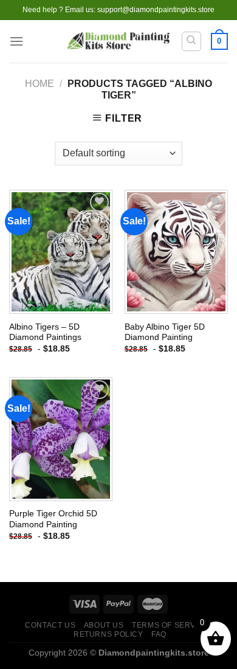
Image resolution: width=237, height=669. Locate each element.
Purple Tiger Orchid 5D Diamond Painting (53, 519)
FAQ (159, 634)
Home (39, 83)
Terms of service (170, 625)
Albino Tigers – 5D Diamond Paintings (45, 332)
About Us (104, 625)
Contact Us (50, 625)
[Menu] (16, 41)
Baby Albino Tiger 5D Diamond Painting (165, 332)
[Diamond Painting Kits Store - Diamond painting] (118, 42)
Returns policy (108, 634)
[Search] (192, 41)
